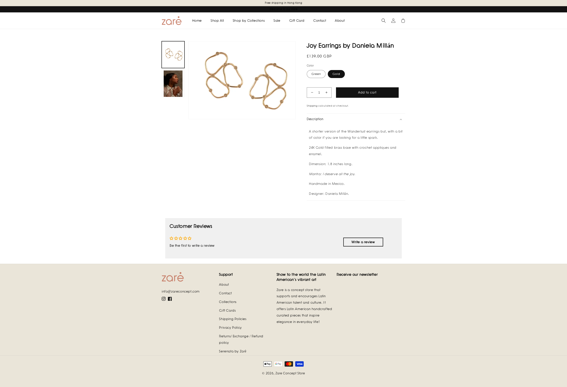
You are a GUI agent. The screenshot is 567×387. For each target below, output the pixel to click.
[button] (383, 20)
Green (316, 74)
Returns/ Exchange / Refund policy (241, 339)
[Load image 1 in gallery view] (173, 54)
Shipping (312, 105)
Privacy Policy (230, 327)
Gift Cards (227, 310)
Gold (336, 74)
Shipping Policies (232, 319)
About (224, 284)
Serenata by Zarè (233, 351)
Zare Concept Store (290, 373)
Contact (225, 293)
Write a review (363, 242)
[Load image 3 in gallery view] (173, 83)
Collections (228, 302)
